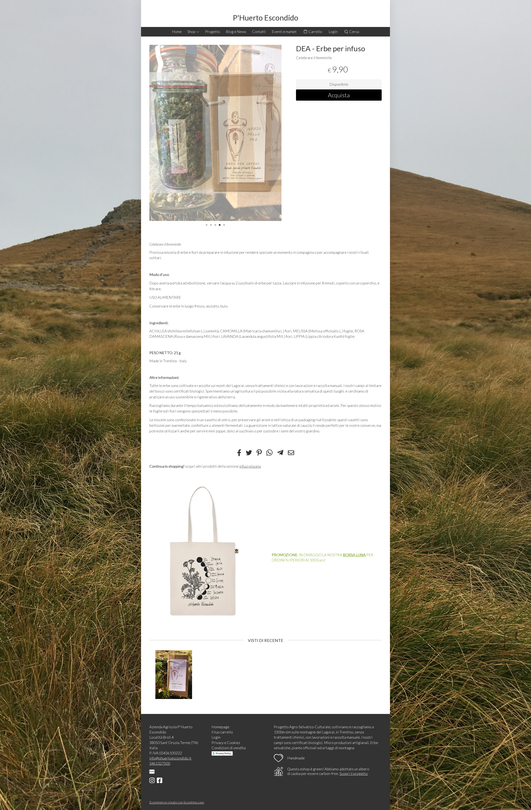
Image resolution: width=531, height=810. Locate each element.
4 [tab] (219, 224)
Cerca (354, 31)
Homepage (220, 727)
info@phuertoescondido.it (170, 758)
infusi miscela (250, 466)
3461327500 (159, 763)
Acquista (339, 95)
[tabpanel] (215, 132)
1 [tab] (206, 224)
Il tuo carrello (222, 732)
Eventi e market (284, 31)
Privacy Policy (223, 753)
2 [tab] (210, 224)
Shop (192, 31)
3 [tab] (215, 224)
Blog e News (236, 31)
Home (177, 31)
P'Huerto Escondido (265, 17)
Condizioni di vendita (229, 747)
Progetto (212, 31)
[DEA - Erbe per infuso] (215, 132)
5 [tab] (224, 224)
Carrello (315, 31)
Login (333, 31)
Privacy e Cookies (226, 742)
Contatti (259, 31)
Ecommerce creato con (176, 802)
